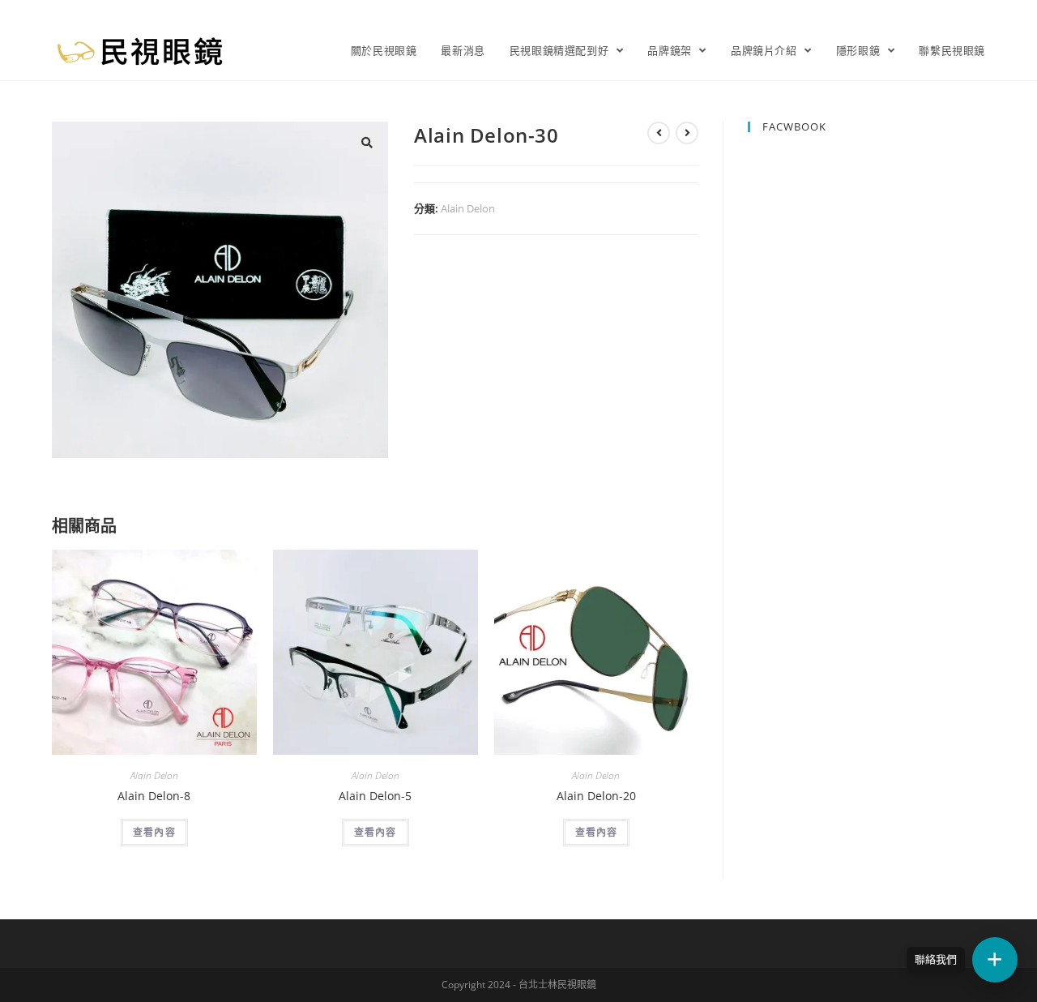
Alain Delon (468, 208)
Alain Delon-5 (375, 795)
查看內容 (154, 832)
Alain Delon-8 (153, 795)
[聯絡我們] (995, 960)
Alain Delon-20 (596, 795)
